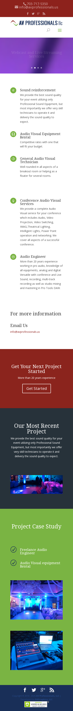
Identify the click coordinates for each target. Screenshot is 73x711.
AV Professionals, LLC (47, 695)
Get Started (36, 388)
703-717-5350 (37, 3)
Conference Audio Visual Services (40, 202)
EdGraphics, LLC (43, 699)
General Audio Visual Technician (37, 160)
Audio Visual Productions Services (36, 58)
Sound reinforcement (38, 90)
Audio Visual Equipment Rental (40, 135)
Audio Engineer (33, 257)
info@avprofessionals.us (25, 332)
